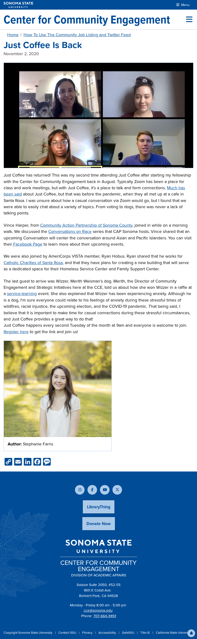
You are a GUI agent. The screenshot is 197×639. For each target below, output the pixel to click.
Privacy (87, 632)
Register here (16, 332)
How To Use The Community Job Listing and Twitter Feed (77, 35)
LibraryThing (98, 507)
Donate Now (98, 524)
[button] (191, 633)
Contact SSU (67, 632)
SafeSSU (128, 632)
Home (12, 35)
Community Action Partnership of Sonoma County (86, 225)
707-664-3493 (104, 616)
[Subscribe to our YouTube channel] (105, 490)
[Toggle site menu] (189, 19)
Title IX (145, 632)
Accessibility (107, 632)
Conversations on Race (70, 231)
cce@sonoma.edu (98, 610)
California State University (173, 632)
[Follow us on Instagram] (80, 490)
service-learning (22, 293)
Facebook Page (27, 244)
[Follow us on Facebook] (92, 490)
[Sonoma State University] (18, 5)
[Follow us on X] (117, 490)
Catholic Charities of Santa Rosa (33, 263)
